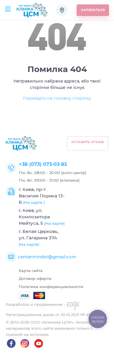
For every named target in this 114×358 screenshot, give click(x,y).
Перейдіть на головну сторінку (57, 98)
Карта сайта (31, 270)
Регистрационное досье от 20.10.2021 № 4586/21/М (56, 314)
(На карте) (54, 223)
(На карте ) (34, 202)
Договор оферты (35, 278)
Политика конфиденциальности (51, 286)
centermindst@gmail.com (47, 256)
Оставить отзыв (87, 142)
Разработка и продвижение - (36, 304)
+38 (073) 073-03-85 (43, 164)
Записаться (93, 10)
